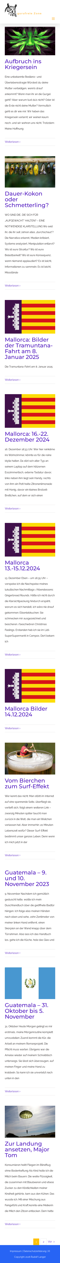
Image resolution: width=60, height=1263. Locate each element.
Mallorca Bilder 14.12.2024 (26, 711)
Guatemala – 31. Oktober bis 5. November (26, 1011)
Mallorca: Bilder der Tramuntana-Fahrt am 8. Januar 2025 (29, 348)
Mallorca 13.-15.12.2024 (22, 565)
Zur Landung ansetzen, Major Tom (27, 1149)
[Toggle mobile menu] (53, 18)
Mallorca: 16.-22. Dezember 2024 (27, 436)
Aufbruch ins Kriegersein (23, 64)
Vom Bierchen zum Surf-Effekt (27, 783)
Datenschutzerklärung (34, 1251)
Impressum (16, 1251)
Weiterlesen (12, 141)
